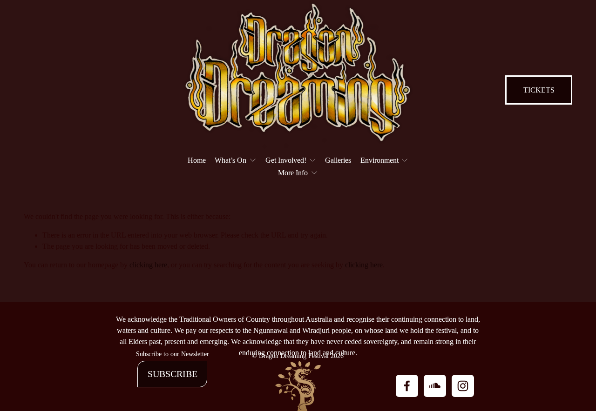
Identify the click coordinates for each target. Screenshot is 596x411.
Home (197, 160)
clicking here (148, 265)
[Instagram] (463, 386)
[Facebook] (407, 386)
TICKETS (539, 90)
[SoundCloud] (435, 386)
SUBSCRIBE (172, 374)
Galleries (338, 160)
